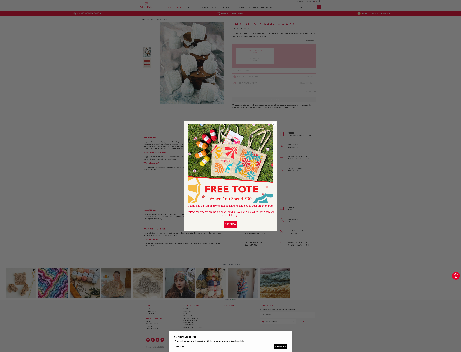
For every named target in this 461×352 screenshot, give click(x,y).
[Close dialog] (274, 124)
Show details (180, 347)
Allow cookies (280, 347)
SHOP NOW (230, 224)
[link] (230, 163)
